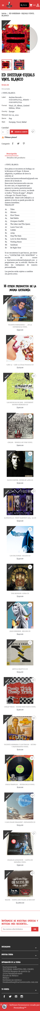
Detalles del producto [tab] (16, 158)
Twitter (11, 996)
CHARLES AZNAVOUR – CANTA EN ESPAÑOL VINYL (20, 861)
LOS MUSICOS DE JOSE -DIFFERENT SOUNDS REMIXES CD (20, 403)
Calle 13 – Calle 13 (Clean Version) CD (20, 365)
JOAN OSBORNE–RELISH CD (20, 631)
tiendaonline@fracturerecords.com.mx (20, 982)
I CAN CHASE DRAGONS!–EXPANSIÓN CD (20, 822)
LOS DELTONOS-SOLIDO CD (20, 556)
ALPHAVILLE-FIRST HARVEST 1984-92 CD (20, 518)
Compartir (13, 143)
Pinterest (24, 143)
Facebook (7, 996)
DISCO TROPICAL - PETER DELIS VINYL (20, 784)
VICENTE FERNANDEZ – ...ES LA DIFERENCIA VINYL (20, 326)
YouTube (18, 996)
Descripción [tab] (12, 154)
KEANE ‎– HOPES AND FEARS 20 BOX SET (20, 900)
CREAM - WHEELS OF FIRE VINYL (20, 442)
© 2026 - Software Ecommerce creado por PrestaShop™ (20, 1006)
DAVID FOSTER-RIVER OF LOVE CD (20, 480)
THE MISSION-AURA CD (20, 593)
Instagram (25, 996)
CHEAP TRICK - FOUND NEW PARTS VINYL (20, 707)
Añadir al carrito (19, 131)
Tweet (18, 143)
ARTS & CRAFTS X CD (20, 669)
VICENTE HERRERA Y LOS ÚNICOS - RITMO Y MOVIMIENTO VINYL (20, 746)
